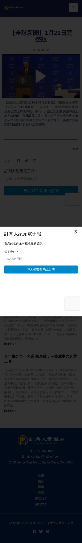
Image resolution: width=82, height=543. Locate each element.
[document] (41, 271)
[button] (76, 232)
